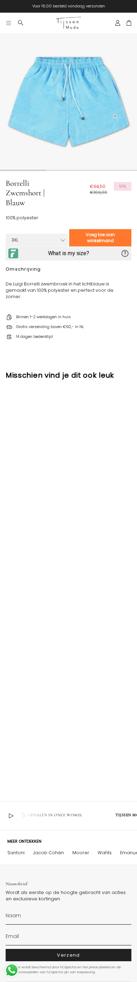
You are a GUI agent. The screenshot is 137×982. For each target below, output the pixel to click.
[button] (21, 23)
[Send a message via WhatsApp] (12, 970)
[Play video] (10, 815)
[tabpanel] (68, 101)
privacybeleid (99, 967)
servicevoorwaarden (22, 972)
